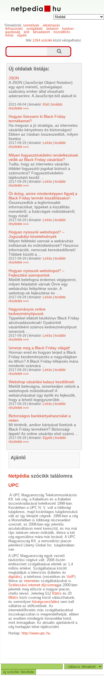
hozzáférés (62, 32)
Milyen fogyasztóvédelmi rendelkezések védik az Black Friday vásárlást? (43, 157)
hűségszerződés (45, 602)
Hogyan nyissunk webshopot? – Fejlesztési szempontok (36, 272)
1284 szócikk (42, 40)
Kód (46, 104)
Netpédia (18, 476)
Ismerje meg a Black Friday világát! (39, 348)
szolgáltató (34, 28)
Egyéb (47, 438)
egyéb (22, 35)
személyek (31, 25)
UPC (13, 485)
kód (26, 32)
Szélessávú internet (24, 585)
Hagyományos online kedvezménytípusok (27, 311)
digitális (14, 577)
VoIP (70, 577)
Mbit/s (13, 597)
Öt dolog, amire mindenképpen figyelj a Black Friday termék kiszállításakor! (43, 195)
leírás (9, 35)
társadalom (41, 32)
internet (30, 581)
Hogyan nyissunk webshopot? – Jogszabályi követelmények (36, 234)
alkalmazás (51, 25)
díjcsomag (49, 585)
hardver (68, 28)
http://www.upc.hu (36, 633)
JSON (14, 78)
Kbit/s (57, 593)
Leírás (47, 143)
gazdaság (12, 32)
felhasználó (14, 28)
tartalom (52, 28)
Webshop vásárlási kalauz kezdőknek (41, 382)
